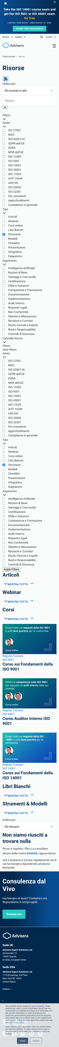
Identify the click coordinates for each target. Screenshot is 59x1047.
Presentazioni (16, 247)
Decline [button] (36, 1040)
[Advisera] (15, 935)
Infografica (15, 251)
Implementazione (19, 298)
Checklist (14, 243)
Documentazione (19, 294)
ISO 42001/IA (16, 139)
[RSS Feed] (29, 79)
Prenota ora (14, 914)
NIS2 (11, 134)
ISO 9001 (14, 161)
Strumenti (14, 234)
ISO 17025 (14, 174)
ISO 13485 (14, 156)
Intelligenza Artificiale (21, 268)
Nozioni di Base (17, 272)
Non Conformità (18, 312)
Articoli (12, 216)
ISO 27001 (14, 130)
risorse (32, 853)
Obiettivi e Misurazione (22, 316)
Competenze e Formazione (25, 290)
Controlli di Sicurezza (21, 334)
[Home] (12, 45)
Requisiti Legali (17, 307)
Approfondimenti (18, 200)
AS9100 (13, 183)
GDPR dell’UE (16, 143)
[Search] (41, 37)
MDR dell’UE (15, 152)
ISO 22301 (14, 191)
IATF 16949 (15, 178)
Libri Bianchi (15, 230)
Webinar (13, 221)
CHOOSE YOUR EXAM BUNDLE (29, 29)
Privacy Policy (18, 1022)
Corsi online (15, 225)
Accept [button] (22, 1040)
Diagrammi (15, 256)
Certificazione (16, 281)
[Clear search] (5, 107)
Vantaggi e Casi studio (22, 277)
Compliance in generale (23, 204)
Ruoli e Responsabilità (22, 329)
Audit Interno (16, 303)
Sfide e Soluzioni (18, 285)
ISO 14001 (14, 165)
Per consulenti (17, 196)
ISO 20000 (14, 187)
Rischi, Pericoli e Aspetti (23, 325)
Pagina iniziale (9, 56)
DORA (12, 147)
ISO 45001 (14, 169)
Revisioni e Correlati (20, 320)
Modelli (12, 238)
